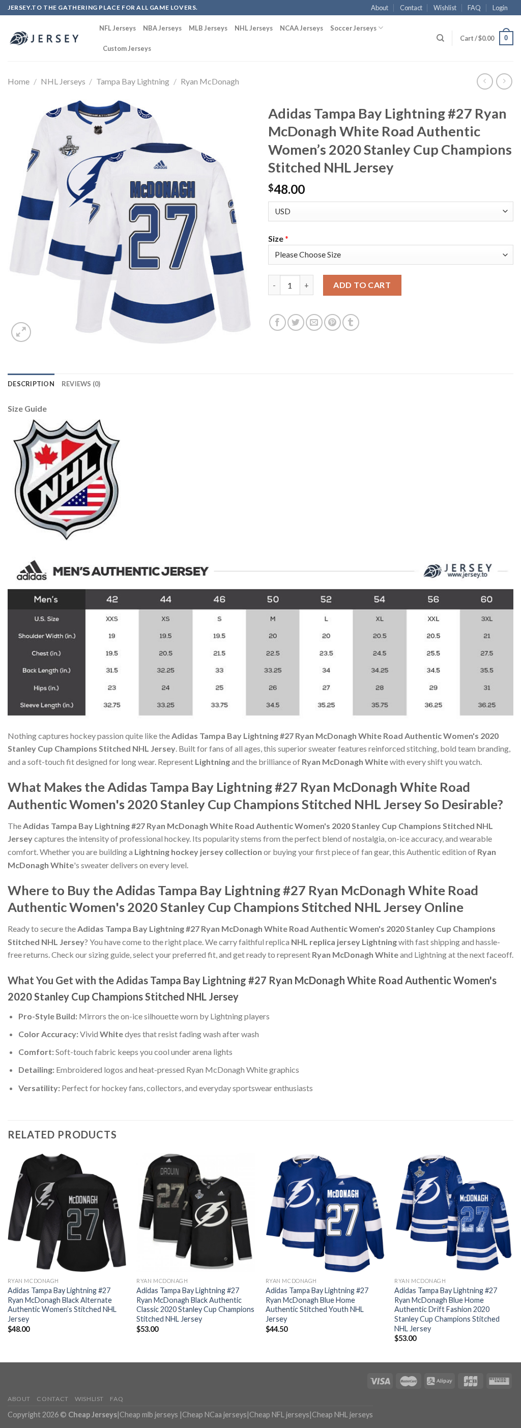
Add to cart (362, 285)
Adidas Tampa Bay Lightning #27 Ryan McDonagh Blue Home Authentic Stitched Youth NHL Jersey (317, 1304)
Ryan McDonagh (210, 81)
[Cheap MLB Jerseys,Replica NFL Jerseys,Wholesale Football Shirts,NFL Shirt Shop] (46, 38)
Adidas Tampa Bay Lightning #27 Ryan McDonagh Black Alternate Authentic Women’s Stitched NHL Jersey (62, 1304)
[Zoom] (21, 332)
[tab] (31, 384)
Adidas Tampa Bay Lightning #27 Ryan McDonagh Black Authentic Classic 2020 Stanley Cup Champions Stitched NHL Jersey (195, 1304)
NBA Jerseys (162, 28)
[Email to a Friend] (314, 322)
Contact (411, 8)
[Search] (440, 38)
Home (19, 81)
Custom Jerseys (127, 48)
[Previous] (8, 1257)
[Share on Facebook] (277, 322)
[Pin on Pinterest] (332, 322)
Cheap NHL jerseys (342, 1414)
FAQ (474, 8)
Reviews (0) (81, 384)
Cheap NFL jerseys (279, 1414)
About (379, 8)
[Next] (512, 1257)
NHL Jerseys (254, 28)
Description (31, 384)
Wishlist (444, 8)
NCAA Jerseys (301, 28)
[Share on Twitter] (295, 322)
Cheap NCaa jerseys (214, 1414)
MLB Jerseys (208, 28)
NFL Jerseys (117, 28)
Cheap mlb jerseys (149, 1414)
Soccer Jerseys (353, 28)
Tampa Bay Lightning (132, 81)
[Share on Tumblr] (350, 322)
